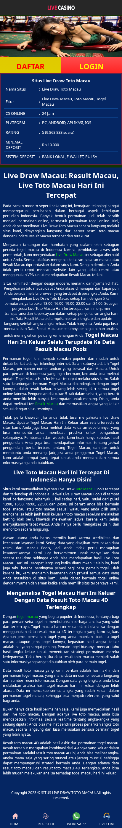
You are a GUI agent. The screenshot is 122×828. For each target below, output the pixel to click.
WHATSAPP (76, 824)
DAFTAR (30, 66)
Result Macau (46, 403)
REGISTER (46, 824)
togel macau (27, 616)
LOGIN (91, 66)
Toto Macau (84, 489)
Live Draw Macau (70, 254)
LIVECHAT (107, 824)
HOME (15, 824)
